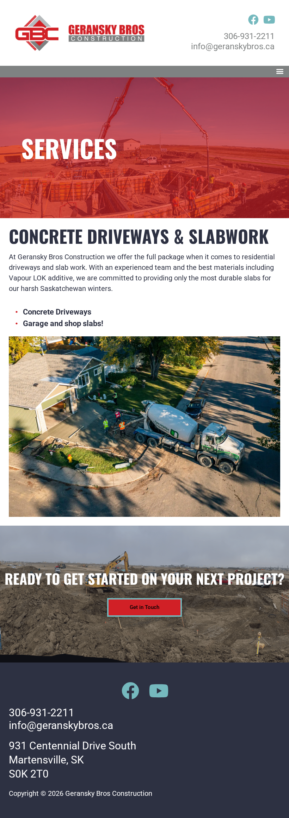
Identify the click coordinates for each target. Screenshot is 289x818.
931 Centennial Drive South (72, 746)
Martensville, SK (46, 760)
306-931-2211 (249, 36)
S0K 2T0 (29, 774)
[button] (279, 71)
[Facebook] (253, 19)
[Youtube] (269, 19)
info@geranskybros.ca (233, 46)
